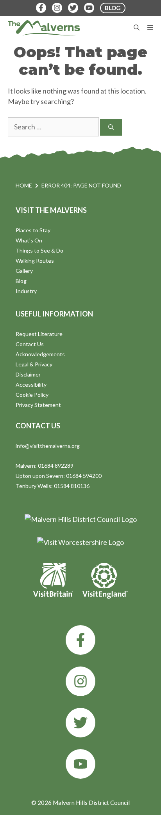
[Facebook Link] (41, 8)
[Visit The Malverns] (44, 27)
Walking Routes (35, 260)
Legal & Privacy (34, 364)
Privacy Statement (38, 404)
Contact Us (30, 344)
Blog (21, 281)
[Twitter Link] (73, 8)
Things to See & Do (39, 250)
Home (24, 185)
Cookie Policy (32, 394)
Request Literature (39, 334)
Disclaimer (28, 374)
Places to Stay (33, 230)
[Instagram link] (80, 681)
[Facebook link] (80, 640)
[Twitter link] (80, 722)
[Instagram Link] (57, 8)
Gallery (24, 270)
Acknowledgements (40, 354)
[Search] (111, 127)
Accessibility (31, 384)
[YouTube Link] (89, 8)
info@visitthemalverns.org (48, 445)
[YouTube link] (80, 764)
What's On (29, 240)
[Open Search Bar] (136, 27)
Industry (26, 291)
